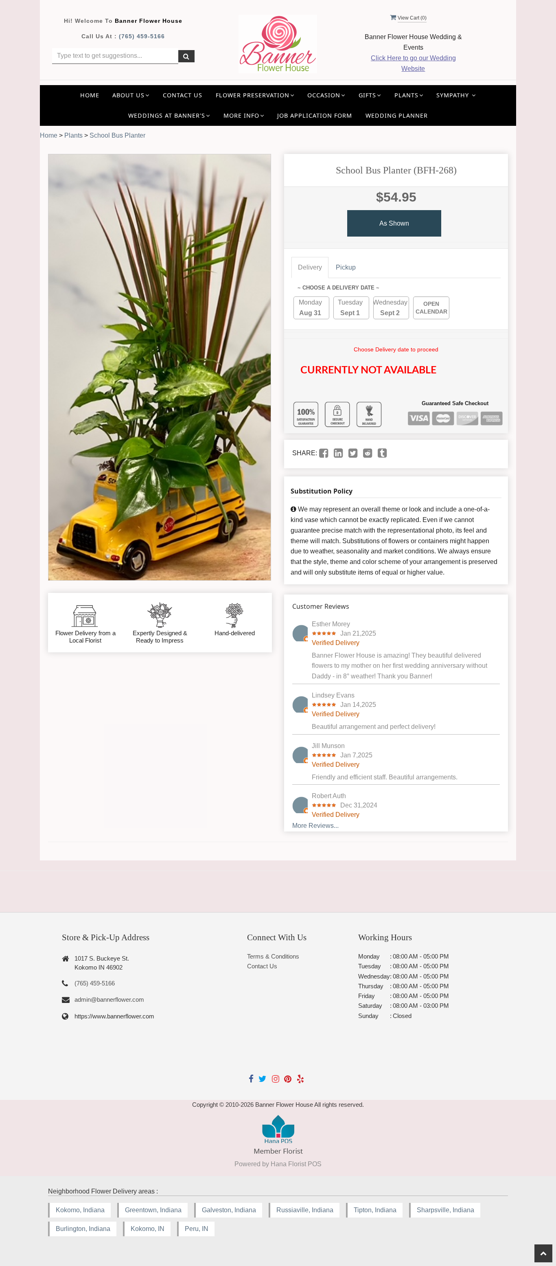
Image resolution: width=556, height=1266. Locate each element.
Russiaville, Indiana (304, 1210)
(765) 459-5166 (142, 36)
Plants (73, 135)
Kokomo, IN (147, 1228)
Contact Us (182, 95)
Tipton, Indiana (375, 1210)
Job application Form (314, 115)
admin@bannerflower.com (109, 999)
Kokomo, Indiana (80, 1210)
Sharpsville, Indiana (445, 1210)
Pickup (346, 267)
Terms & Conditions (273, 956)
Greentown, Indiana (153, 1210)
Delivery (310, 267)
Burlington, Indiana (83, 1228)
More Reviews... (315, 825)
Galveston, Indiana (229, 1210)
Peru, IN (196, 1228)
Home (89, 95)
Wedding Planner (397, 115)
